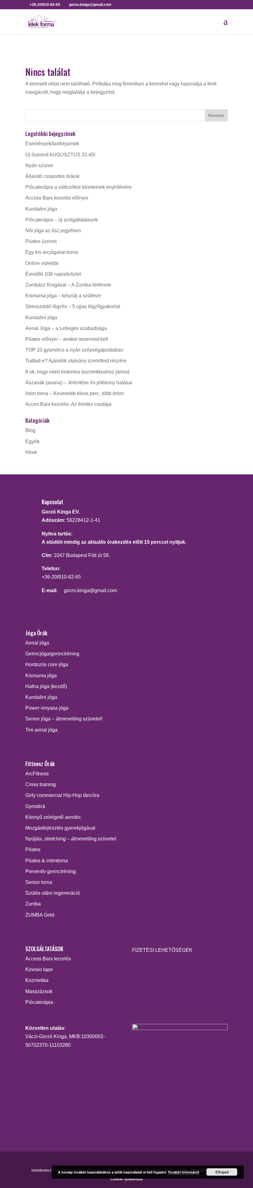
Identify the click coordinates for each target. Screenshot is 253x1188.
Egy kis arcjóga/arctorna (51, 252)
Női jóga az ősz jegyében (53, 230)
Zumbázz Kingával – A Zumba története (68, 284)
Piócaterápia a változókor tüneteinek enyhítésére (78, 187)
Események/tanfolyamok (52, 143)
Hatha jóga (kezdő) (46, 686)
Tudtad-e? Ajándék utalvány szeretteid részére (75, 360)
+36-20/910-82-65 (61, 577)
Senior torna (38, 882)
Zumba (33, 903)
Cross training (40, 784)
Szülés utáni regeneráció (52, 893)
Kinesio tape (39, 969)
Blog (30, 430)
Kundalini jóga (41, 209)
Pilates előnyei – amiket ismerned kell (66, 339)
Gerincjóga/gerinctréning (52, 653)
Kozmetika (36, 980)
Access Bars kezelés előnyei (56, 197)
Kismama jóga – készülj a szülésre (63, 295)
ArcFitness (37, 773)
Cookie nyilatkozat (126, 1179)
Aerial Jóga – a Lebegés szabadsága (66, 328)
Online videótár (42, 263)
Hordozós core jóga (46, 664)
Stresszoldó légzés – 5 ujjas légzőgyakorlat (72, 306)
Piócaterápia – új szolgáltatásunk (61, 219)
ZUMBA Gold (39, 915)
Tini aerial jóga (41, 729)
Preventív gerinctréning (50, 871)
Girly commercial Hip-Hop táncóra (62, 795)
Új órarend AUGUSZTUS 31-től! (60, 154)
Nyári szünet (39, 165)
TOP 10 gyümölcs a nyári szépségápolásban (74, 350)
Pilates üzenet (40, 241)
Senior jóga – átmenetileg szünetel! (63, 718)
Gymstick (35, 806)
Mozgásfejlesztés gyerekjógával (60, 828)
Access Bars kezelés (48, 958)
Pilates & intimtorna (46, 860)
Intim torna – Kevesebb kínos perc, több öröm (74, 393)
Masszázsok (38, 991)
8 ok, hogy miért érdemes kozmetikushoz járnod (77, 371)
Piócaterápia (39, 1002)
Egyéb (32, 441)
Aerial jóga (37, 643)
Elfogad (222, 1172)
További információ (183, 1172)
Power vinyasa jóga (46, 708)
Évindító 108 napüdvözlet (53, 274)
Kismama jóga (41, 675)
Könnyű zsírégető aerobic (53, 817)
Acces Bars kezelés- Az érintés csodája (68, 404)
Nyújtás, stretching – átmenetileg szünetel (70, 838)
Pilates (32, 849)
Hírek (31, 452)
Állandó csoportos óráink (52, 176)
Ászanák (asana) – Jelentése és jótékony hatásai (78, 382)
